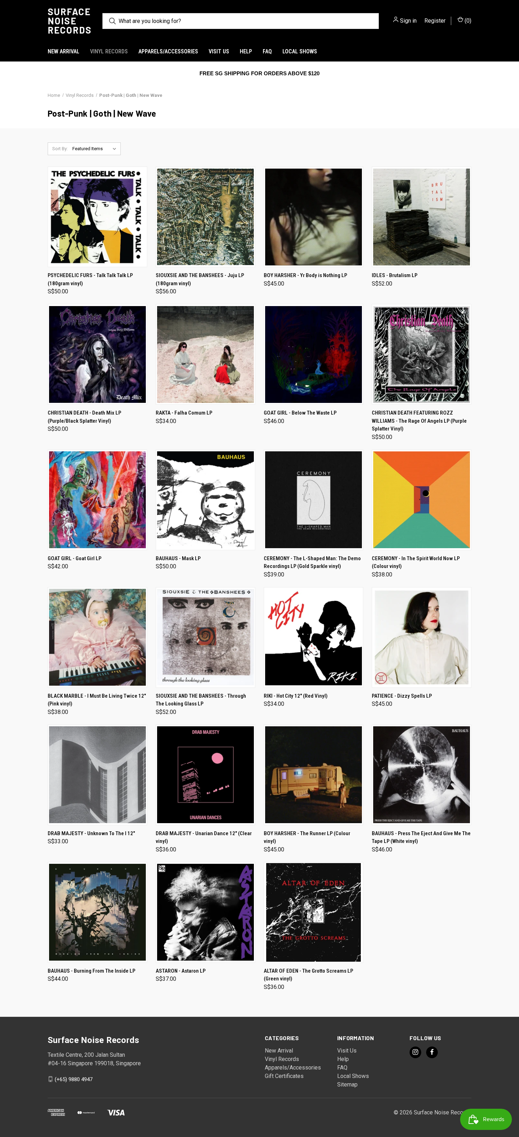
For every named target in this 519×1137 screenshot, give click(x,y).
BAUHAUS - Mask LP (178, 558)
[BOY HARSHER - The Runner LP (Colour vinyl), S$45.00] (313, 775)
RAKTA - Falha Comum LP (184, 413)
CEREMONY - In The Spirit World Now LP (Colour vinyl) (416, 562)
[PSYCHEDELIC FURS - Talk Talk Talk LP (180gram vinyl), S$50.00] (97, 217)
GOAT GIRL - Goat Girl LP (74, 558)
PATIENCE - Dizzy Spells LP (402, 696)
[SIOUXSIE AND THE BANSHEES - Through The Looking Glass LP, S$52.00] (205, 637)
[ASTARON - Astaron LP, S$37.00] (205, 912)
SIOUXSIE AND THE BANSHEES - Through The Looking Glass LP (201, 700)
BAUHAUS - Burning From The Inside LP (91, 971)
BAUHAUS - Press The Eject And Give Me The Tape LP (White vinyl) (421, 837)
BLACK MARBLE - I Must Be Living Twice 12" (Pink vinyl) (97, 700)
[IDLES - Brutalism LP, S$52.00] (421, 217)
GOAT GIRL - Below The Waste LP (300, 413)
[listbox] (95, 149)
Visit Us (219, 51)
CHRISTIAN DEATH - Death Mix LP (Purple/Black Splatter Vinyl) (84, 417)
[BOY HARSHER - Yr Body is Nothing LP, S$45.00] (313, 217)
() (467, 20)
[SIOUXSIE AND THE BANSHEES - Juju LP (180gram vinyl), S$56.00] (205, 217)
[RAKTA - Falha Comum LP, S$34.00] (205, 354)
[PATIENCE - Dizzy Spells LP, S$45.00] (421, 637)
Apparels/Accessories (168, 51)
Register (435, 20)
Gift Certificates (284, 1076)
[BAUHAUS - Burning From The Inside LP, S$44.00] (97, 912)
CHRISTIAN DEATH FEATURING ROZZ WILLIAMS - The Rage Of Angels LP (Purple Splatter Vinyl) (419, 421)
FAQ (267, 51)
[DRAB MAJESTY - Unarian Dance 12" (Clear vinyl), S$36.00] (205, 775)
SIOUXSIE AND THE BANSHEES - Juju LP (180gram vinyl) (200, 279)
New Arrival (63, 51)
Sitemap (347, 1084)
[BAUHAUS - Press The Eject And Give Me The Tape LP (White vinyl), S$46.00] (421, 775)
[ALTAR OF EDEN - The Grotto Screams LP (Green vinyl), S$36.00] (313, 912)
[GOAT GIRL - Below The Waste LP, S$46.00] (313, 354)
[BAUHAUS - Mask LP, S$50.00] (205, 500)
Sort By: (60, 148)
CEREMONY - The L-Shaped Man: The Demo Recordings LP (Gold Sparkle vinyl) (312, 562)
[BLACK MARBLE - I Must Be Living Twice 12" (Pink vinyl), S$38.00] (97, 637)
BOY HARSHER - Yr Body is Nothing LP (305, 275)
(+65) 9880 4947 (74, 1079)
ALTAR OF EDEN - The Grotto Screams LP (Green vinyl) (308, 975)
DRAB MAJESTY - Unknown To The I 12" (91, 833)
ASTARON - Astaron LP (180, 971)
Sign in (408, 20)
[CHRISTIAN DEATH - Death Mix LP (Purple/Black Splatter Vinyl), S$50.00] (97, 354)
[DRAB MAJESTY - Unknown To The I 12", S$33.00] (97, 775)
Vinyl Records (109, 51)
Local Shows (299, 51)
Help (246, 51)
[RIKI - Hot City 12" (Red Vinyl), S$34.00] (313, 637)
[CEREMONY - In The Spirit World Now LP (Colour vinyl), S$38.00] (421, 500)
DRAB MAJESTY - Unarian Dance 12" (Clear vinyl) (204, 837)
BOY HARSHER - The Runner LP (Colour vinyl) (307, 837)
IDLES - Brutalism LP (394, 275)
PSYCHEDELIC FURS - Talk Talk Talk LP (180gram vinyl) (90, 279)
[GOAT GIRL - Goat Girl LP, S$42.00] (97, 500)
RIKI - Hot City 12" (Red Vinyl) (296, 696)
